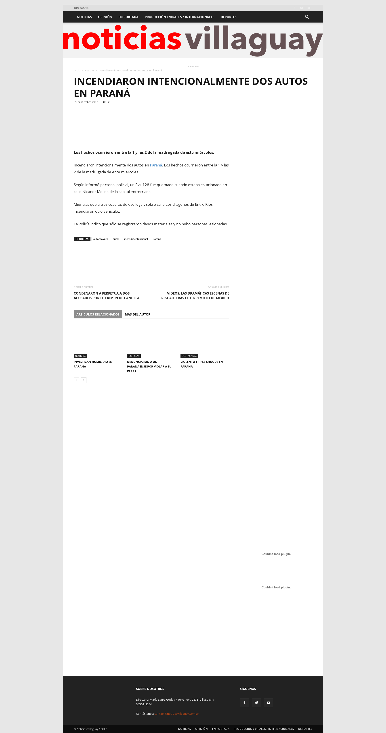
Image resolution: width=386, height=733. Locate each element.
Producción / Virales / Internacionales (179, 17)
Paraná (157, 239)
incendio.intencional (136, 239)
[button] (307, 17)
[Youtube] (309, 8)
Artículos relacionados (98, 314)
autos (116, 239)
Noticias (84, 17)
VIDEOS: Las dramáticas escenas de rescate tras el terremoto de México (195, 295)
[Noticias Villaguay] (193, 41)
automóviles (100, 239)
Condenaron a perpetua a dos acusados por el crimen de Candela (106, 295)
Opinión (105, 17)
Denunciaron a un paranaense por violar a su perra (149, 366)
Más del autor (137, 314)
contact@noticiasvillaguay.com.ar (176, 714)
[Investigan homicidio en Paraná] (98, 341)
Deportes (229, 17)
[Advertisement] (151, 137)
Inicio (77, 70)
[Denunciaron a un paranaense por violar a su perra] (151, 341)
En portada (128, 17)
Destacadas (189, 355)
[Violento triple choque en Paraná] (204, 341)
